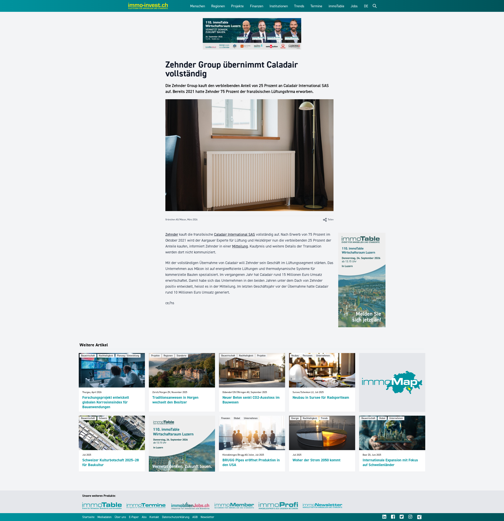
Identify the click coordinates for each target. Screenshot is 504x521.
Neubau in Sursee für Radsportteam (321, 397)
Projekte (237, 6)
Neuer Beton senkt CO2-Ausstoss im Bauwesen (251, 400)
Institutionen (279, 6)
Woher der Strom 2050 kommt (316, 460)
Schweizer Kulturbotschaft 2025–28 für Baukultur (110, 462)
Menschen (197, 6)
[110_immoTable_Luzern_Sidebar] (361, 280)
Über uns (120, 517)
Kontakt (154, 517)
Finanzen (256, 6)
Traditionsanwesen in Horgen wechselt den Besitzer (175, 400)
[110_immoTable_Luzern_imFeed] (182, 444)
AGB (195, 517)
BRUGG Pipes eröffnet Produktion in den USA (251, 462)
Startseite (88, 517)
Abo (144, 517)
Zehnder (171, 234)
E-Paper (134, 517)
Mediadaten (104, 517)
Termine (316, 6)
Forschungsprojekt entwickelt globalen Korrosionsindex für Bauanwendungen (105, 402)
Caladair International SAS (234, 234)
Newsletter (207, 517)
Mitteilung (240, 246)
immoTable (336, 6)
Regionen (218, 6)
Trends (299, 6)
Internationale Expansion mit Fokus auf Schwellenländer (390, 462)
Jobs (354, 6)
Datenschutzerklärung (175, 517)
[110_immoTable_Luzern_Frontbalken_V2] (252, 34)
